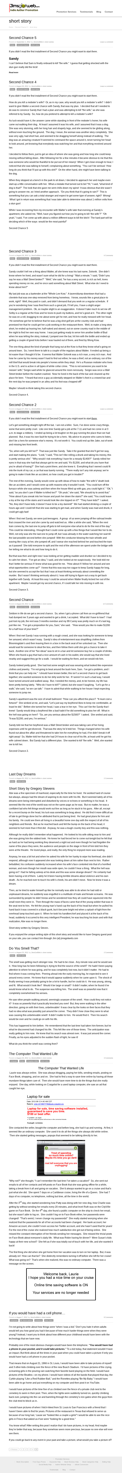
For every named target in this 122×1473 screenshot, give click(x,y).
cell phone (14, 1320)
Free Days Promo (39, 1462)
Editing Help (106, 1462)
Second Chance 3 (22, 251)
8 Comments (108, 1317)
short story (35, 45)
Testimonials (86, 12)
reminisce (38, 1320)
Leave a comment (106, 42)
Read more (13, 72)
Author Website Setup (63, 1464)
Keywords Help (55, 1462)
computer (13, 1061)
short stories (49, 42)
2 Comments (108, 778)
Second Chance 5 (21, 27)
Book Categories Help (90, 1462)
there (94, 51)
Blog (98, 12)
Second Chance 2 (22, 405)
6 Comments (108, 255)
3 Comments (108, 1058)
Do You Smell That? (24, 948)
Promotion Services (66, 12)
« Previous (14, 1449)
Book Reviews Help (71, 1462)
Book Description (23, 1462)
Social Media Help (45, 1464)
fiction (12, 45)
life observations (26, 1320)
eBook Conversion (81, 1464)
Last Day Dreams (22, 774)
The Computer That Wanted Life (33, 1054)
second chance (22, 45)
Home (11, 27)
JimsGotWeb (38, 42)
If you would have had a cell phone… (37, 1313)
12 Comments (108, 604)
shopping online (32, 1061)
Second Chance (21, 600)
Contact (109, 12)
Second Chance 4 (22, 82)
